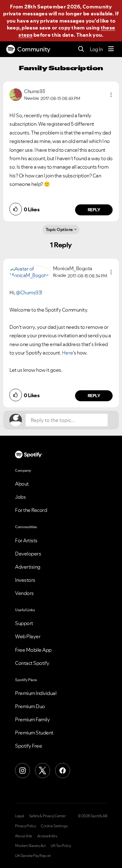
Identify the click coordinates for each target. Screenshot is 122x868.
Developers (28, 553)
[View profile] (15, 94)
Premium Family (32, 719)
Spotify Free (28, 745)
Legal (19, 815)
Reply (94, 210)
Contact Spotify (32, 663)
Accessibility (47, 836)
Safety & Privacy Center (47, 815)
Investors (25, 579)
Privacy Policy (25, 826)
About (22, 483)
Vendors (24, 593)
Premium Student (34, 732)
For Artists (26, 540)
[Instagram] (22, 770)
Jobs (20, 496)
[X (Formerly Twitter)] (42, 770)
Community (33, 49)
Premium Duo (30, 706)
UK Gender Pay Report (33, 855)
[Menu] (111, 49)
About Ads (23, 836)
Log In (96, 49)
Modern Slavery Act (30, 845)
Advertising (27, 566)
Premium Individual (35, 693)
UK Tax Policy (61, 845)
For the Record (31, 510)
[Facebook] (62, 770)
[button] (111, 94)
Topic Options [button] (59, 229)
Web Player (27, 636)
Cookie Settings (54, 826)
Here (67, 352)
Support (24, 623)
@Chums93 (28, 292)
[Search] (81, 49)
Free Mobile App (33, 649)
